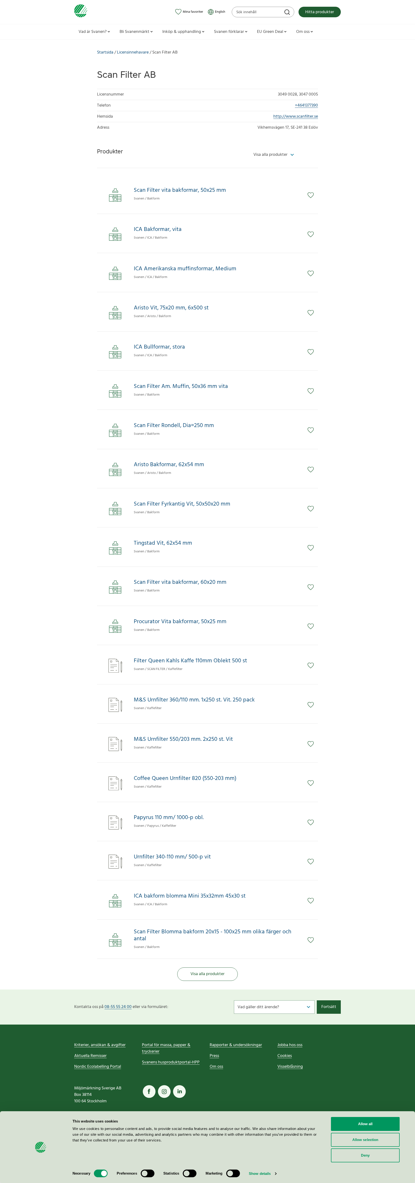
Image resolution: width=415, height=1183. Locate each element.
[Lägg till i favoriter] (312, 195)
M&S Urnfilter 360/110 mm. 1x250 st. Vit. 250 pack (194, 700)
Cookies (284, 1055)
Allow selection (365, 1140)
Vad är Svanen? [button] (93, 31)
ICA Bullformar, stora (159, 347)
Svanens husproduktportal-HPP (171, 1062)
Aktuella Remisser (90, 1055)
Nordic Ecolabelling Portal (97, 1066)
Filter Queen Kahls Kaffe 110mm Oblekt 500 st (190, 661)
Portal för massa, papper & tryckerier (166, 1048)
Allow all (365, 1124)
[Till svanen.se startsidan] (80, 11)
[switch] (147, 1173)
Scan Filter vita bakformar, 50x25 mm (180, 190)
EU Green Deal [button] (270, 31)
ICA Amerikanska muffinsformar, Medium (185, 269)
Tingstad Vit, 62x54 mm (163, 543)
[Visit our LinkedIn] (179, 1091)
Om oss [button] (303, 31)
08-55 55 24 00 (118, 1006)
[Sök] (287, 12)
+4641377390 (306, 105)
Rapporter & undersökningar (236, 1045)
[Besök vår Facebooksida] (149, 1091)
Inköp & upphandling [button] (181, 31)
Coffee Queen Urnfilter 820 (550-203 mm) (185, 778)
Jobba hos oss (289, 1045)
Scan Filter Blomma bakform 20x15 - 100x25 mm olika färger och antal (212, 935)
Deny (365, 1155)
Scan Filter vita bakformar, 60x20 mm (180, 582)
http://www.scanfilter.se (295, 116)
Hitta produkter (319, 12)
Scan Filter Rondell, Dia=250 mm (174, 425)
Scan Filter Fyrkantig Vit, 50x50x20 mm (182, 504)
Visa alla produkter (207, 974)
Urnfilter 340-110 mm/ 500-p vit (172, 857)
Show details (260, 1173)
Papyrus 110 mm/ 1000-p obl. (169, 817)
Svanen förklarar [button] (229, 31)
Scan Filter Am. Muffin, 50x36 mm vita (181, 386)
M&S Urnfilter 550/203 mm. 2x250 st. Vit (183, 739)
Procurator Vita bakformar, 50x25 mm (180, 621)
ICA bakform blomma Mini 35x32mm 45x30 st (190, 896)
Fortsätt (328, 1006)
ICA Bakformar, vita (158, 229)
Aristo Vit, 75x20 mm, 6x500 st (171, 308)
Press (214, 1055)
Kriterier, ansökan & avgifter (100, 1045)
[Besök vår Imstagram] (164, 1091)
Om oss (216, 1066)
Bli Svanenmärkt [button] (134, 31)
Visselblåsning (290, 1066)
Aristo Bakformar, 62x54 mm (169, 464)
